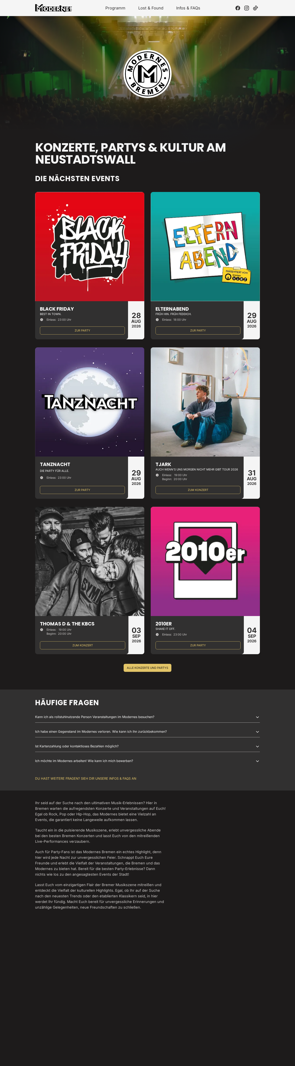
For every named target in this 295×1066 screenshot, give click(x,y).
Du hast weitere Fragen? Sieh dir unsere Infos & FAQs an (85, 778)
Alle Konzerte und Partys (147, 667)
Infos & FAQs (188, 8)
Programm (115, 8)
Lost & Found (150, 8)
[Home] (53, 8)
